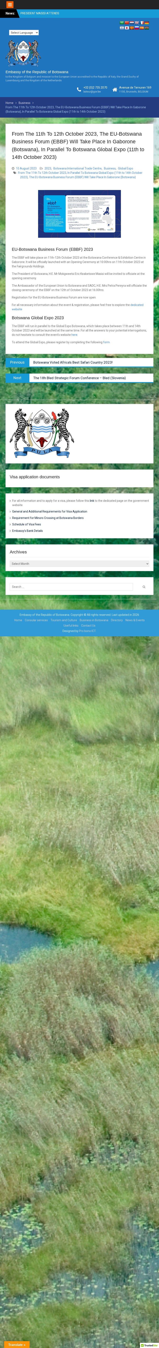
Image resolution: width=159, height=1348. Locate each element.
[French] (142, 23)
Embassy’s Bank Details (27, 530)
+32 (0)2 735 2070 (95, 87)
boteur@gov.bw (92, 91)
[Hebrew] (122, 28)
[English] (137, 23)
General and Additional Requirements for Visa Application (49, 511)
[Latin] (132, 28)
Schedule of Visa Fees (26, 524)
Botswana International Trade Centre (77, 168)
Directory (117, 620)
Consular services (36, 620)
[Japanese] (127, 28)
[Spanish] (142, 28)
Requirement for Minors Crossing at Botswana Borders (48, 518)
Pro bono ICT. (87, 631)
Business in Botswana (94, 620)
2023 (48, 168)
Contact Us (88, 625)
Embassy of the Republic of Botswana (37, 72)
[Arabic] (122, 23)
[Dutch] (132, 23)
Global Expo (125, 168)
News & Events (135, 620)
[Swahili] (147, 28)
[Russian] (137, 28)
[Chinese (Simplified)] (127, 23)
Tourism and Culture (64, 620)
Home (18, 620)
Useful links (71, 625)
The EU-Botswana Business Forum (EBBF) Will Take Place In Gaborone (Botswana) (82, 177)
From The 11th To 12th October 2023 (42, 172)
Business (110, 168)
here (74, 334)
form (106, 342)
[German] (147, 23)
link (92, 500)
